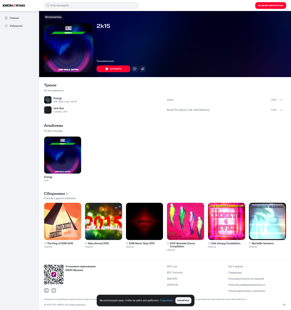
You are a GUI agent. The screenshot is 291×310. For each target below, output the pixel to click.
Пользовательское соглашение (246, 279)
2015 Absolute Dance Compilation (182, 245)
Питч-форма (235, 266)
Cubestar (57, 111)
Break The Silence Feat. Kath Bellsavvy (188, 110)
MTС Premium (175, 273)
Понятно (183, 300)
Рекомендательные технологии (246, 291)
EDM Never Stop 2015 (142, 243)
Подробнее (166, 300)
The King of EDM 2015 (60, 243)
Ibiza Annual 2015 (98, 243)
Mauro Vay (64, 101)
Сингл (170, 100)
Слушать (116, 69)
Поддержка (235, 273)
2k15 (55, 101)
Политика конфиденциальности (246, 285)
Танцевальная (105, 61)
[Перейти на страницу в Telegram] (46, 290)
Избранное (16, 26)
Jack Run (58, 108)
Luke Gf (73, 101)
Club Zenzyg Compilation (225, 243)
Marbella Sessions (263, 243)
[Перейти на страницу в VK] (53, 290)
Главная (14, 18)
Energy (57, 98)
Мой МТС (172, 279)
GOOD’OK (172, 285)
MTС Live (172, 266)
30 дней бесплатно (270, 5)
